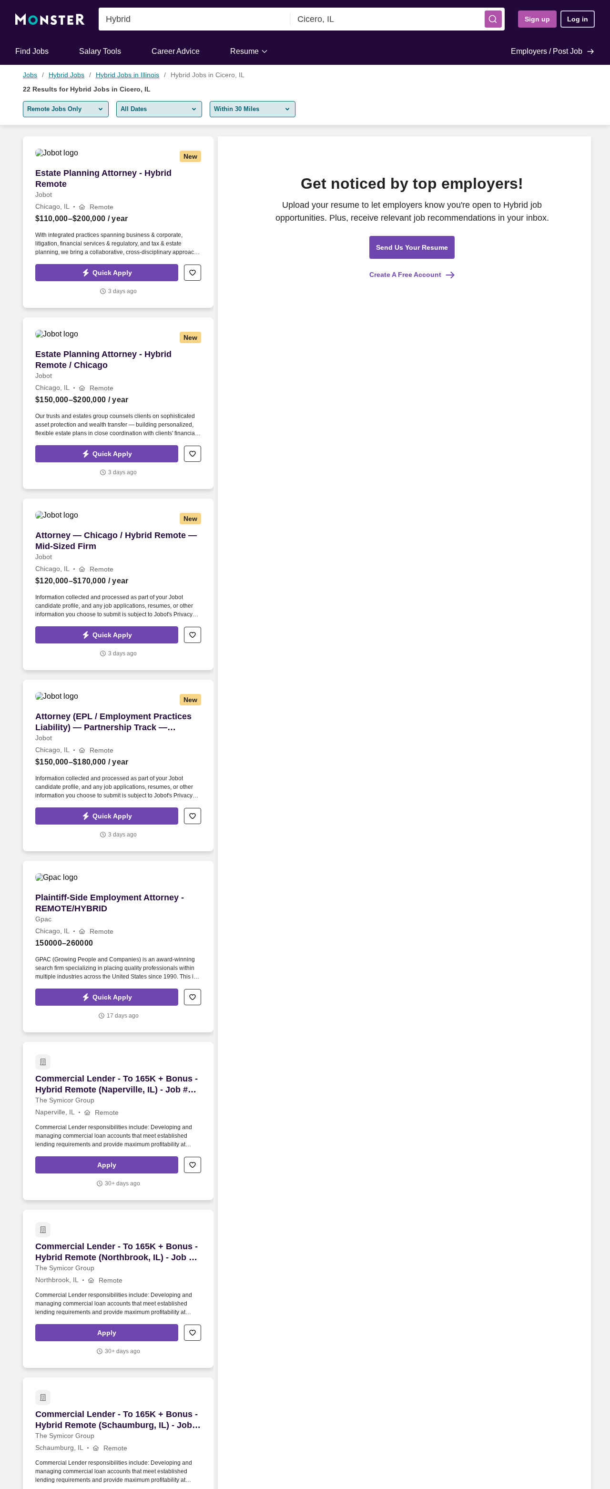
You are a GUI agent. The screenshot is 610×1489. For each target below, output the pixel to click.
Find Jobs (32, 51)
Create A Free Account (405, 274)
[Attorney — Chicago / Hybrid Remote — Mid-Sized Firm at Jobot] (118, 584)
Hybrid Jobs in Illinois (127, 75)
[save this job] (192, 273)
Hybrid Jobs (66, 75)
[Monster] (50, 19)
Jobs (30, 75)
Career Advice (176, 51)
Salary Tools (100, 51)
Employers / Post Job (546, 51)
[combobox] (194, 19)
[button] (493, 19)
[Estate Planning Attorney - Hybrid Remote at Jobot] (118, 222)
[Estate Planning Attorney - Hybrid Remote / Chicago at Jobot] (118, 403)
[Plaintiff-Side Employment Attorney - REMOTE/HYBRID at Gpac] (118, 946)
